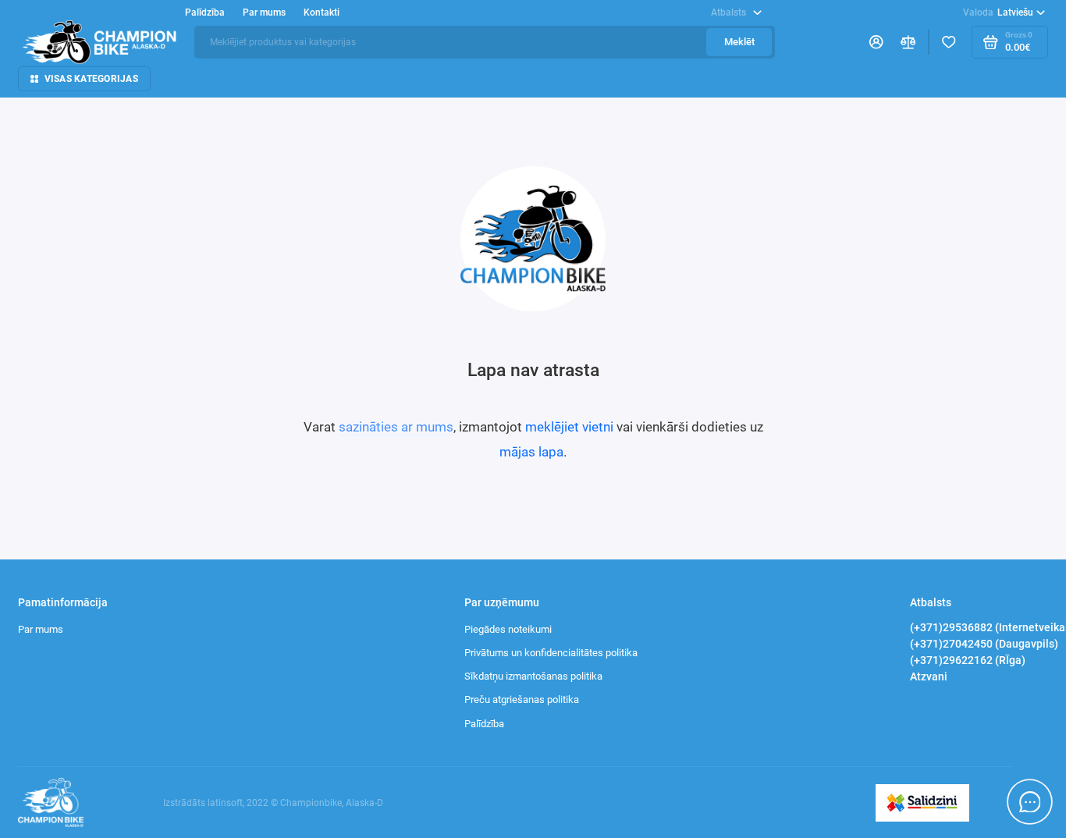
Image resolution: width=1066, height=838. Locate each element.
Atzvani (928, 676)
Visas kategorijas (91, 78)
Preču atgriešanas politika (521, 699)
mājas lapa (531, 452)
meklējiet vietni (569, 427)
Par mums (40, 629)
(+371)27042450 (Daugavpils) (984, 643)
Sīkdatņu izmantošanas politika (533, 676)
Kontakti (321, 12)
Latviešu (998, 12)
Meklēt (739, 42)
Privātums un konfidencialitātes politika (551, 653)
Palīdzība (484, 724)
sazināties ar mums (396, 427)
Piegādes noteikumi (508, 629)
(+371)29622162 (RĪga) (967, 660)
